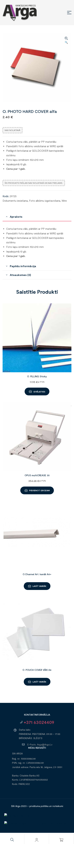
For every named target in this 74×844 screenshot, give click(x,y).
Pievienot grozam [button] (39, 490)
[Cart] (61, 840)
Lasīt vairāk (39, 586)
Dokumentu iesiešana (15, 200)
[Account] (36, 840)
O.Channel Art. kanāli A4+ (37, 574)
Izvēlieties (39, 391)
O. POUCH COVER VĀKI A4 (37, 669)
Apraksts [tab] (16, 216)
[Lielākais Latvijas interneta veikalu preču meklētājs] (35, 823)
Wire (64, 200)
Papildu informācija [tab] (23, 266)
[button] (66, 40)
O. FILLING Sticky (37, 376)
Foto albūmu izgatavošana (44, 200)
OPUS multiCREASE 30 (37, 475)
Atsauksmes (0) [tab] (20, 274)
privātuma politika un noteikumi (46, 806)
